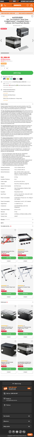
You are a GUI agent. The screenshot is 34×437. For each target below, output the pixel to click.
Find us (17, 404)
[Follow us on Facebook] (10, 431)
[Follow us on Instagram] (13, 431)
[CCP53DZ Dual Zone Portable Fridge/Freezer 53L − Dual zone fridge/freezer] (25, 361)
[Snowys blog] (24, 431)
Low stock (4, 63)
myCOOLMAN (17, 17)
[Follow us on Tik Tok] (20, 431)
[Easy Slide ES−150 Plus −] (8, 250)
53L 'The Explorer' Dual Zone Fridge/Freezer (12, 110)
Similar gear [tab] (4, 302)
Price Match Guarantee (5, 59)
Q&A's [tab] (2, 222)
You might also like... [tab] (6, 226)
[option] (9, 237)
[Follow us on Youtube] (17, 431)
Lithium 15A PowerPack (8, 137)
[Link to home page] (17, 5)
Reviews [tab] (3, 219)
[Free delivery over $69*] (8, 13)
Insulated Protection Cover (8, 125)
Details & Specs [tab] (4, 104)
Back (3, 16)
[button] (3, 239)
